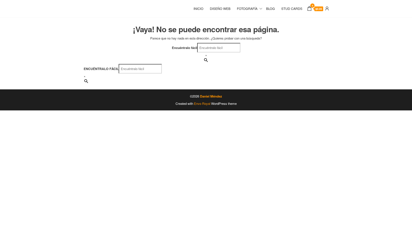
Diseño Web (220, 8)
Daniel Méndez (211, 96)
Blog (270, 8)
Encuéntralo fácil (184, 47)
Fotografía (247, 8)
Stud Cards (291, 8)
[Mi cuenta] (327, 8)
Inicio (198, 8)
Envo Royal (202, 103)
